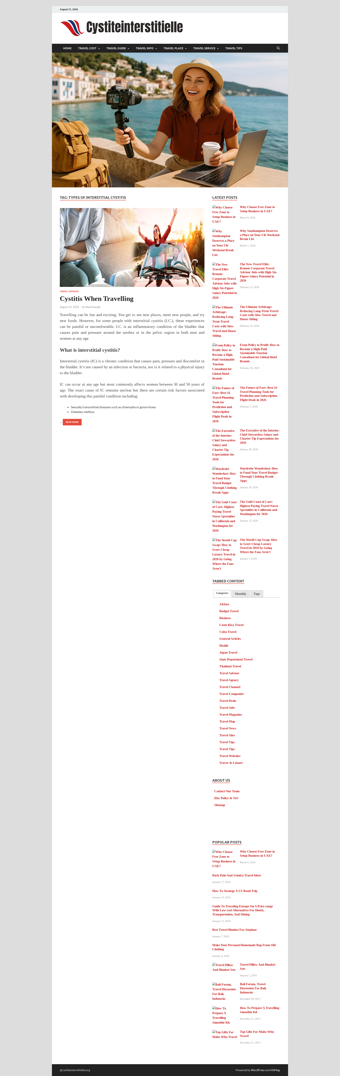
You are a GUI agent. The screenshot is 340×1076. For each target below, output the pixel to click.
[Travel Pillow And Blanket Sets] (224, 965)
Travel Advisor (69, 291)
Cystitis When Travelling (97, 298)
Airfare (224, 604)
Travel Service (204, 48)
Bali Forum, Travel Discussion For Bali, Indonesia (253, 988)
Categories (222, 593)
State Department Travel (235, 659)
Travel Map (227, 721)
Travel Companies (231, 694)
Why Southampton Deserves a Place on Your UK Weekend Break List (259, 235)
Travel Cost (87, 48)
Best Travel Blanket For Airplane (234, 929)
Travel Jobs (227, 707)
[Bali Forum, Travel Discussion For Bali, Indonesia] (224, 984)
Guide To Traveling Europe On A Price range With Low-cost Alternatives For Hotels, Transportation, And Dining (242, 910)
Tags (257, 593)
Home (67, 48)
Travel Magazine (230, 714)
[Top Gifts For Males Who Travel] (224, 1032)
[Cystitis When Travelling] (132, 247)
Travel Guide (116, 48)
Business (225, 618)
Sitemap (219, 805)
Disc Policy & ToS (226, 798)
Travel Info (144, 48)
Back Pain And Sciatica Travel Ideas (236, 875)
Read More (71, 421)
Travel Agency (229, 680)
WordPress (258, 1070)
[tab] (222, 593)
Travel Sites (227, 735)
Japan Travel (228, 652)
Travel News (227, 728)
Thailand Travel (230, 666)
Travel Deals (227, 700)
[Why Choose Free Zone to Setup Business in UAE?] (224, 207)
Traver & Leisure (231, 762)
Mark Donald (92, 307)
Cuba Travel (227, 631)
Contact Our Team (226, 791)
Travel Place (173, 48)
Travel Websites (229, 756)
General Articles (230, 638)
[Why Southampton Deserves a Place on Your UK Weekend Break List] (224, 231)
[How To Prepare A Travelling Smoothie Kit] (224, 1008)
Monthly (240, 593)
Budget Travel (228, 611)
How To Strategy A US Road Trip (234, 891)
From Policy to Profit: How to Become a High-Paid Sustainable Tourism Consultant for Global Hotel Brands (259, 353)
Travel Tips (233, 48)
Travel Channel (229, 687)
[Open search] (278, 48)
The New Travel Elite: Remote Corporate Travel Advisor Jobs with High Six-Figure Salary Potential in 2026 (258, 272)
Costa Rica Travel (231, 625)
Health (223, 645)
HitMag (275, 1070)
